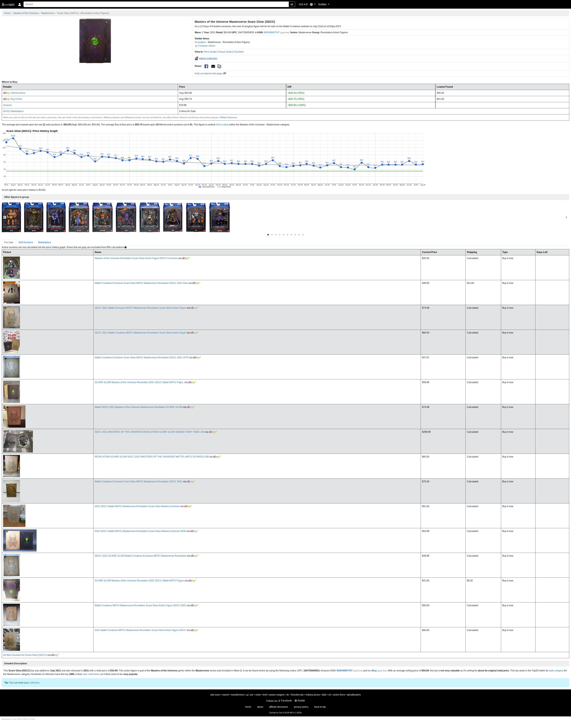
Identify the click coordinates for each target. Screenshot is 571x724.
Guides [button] (322, 4)
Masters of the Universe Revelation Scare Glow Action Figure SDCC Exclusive (136, 258)
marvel (225, 694)
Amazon (7, 105)
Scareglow (200, 42)
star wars (215, 694)
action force (339, 694)
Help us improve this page (209, 73)
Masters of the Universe (26, 13)
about (260, 707)
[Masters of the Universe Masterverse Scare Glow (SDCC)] (95, 41)
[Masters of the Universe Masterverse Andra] (173, 217)
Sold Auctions (17, 93)
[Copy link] (219, 66)
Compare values (206, 45)
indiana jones (313, 694)
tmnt (265, 694)
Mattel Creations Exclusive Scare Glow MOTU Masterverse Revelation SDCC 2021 (138, 481)
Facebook (286, 700)
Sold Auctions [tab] (25, 242)
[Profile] (19, 4)
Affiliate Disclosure (228, 117)
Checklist (238, 52)
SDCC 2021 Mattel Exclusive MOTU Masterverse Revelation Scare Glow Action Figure (140, 308)
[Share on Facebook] (206, 66)
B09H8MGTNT (272, 32)
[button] (313, 4)
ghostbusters (354, 694)
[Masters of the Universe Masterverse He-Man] (11, 217)
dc (288, 694)
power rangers (276, 694)
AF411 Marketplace (13, 111)
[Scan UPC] (292, 4)
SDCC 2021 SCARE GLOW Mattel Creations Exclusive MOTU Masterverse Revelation (140, 556)
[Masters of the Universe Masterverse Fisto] (196, 217)
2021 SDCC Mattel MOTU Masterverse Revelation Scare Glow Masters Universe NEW (140, 531)
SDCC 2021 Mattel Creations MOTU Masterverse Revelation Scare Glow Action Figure (140, 332)
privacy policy (301, 707)
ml (329, 694)
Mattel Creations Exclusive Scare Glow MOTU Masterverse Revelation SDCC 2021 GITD (142, 357)
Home (7, 13)
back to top (320, 707)
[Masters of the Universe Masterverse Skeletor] (56, 217)
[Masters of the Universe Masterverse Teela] (149, 217)
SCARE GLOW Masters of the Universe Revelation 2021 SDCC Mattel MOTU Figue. (139, 382)
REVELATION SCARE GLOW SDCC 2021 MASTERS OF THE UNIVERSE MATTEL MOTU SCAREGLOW (152, 456)
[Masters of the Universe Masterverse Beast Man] (79, 217)
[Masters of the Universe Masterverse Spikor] (126, 217)
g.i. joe (249, 694)
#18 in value (222, 124)
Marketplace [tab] (44, 242)
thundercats (297, 694)
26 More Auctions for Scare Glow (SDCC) (25, 655)
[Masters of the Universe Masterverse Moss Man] (33, 217)
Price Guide (210, 52)
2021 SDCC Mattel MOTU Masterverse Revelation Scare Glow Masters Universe (137, 506)
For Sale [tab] (8, 242)
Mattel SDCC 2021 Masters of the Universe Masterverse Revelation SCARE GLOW (138, 407)
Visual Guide (225, 52)
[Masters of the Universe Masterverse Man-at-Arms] (102, 217)
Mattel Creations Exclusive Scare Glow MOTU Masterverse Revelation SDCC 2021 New (141, 283)
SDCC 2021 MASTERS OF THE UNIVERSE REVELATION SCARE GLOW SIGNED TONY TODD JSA (149, 432)
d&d (324, 694)
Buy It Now (16, 99)
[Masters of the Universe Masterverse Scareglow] (219, 217)
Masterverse (47, 13)
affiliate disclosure (278, 707)
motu (258, 694)
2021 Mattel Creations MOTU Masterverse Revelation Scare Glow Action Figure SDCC (140, 630)
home (248, 707)
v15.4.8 (303, 4)
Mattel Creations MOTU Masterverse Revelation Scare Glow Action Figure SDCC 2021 (140, 605)
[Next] (566, 217)
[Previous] (4, 217)
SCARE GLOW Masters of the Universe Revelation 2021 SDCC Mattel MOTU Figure (139, 580)
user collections (91, 674)
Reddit (301, 700)
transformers (237, 694)
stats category (556, 670)
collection (34, 682)
